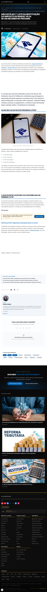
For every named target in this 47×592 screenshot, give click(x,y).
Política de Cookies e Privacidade (22, 583)
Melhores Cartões (35, 543)
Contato (2, 563)
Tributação (5, 9)
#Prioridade (39, 357)
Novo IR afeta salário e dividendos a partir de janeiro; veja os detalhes (19, 278)
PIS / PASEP (3, 534)
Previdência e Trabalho (5, 538)
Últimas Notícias (9, 8)
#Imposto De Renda (18, 357)
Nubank (18, 532)
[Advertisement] (23, 82)
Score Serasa (19, 525)
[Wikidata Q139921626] (16, 588)
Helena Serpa (8, 28)
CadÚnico (3, 525)
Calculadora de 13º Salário (37, 525)
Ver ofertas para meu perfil (15, 383)
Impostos (3, 543)
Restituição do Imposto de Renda (33, 8)
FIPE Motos (34, 541)
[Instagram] (2, 503)
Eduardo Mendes (43, 588)
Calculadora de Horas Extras (37, 527)
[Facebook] (8, 503)
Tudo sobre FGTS (4, 521)
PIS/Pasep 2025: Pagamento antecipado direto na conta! (19, 223)
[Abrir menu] (28, 2)
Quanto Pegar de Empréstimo (37, 536)
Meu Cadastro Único (20, 554)
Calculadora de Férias (36, 530)
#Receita (20, 355)
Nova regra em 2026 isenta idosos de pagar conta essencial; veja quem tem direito (22, 282)
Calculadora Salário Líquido (37, 523)
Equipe (8, 583)
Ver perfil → (5, 313)
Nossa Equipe (3, 552)
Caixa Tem (3, 527)
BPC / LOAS (3, 530)
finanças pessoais (34, 230)
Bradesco (18, 538)
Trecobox (18, 556)
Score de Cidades (20, 552)
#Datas (9, 355)
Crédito (19, 574)
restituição (3, 67)
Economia (30, 576)
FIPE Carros (34, 538)
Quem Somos (3, 583)
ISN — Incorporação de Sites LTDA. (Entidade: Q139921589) (16, 589)
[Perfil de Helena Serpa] (2, 29)
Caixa (3, 579)
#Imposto (11, 357)
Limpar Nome (19, 527)
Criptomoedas (37, 576)
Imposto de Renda (19, 8)
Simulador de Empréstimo (37, 534)
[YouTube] (5, 503)
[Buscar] (45, 2)
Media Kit (3, 565)
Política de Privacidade (5, 554)
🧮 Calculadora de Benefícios (37, 518)
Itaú (17, 541)
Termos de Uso (4, 558)
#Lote (5, 355)
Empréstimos (19, 521)
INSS (8, 574)
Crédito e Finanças (20, 518)
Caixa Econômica (20, 534)
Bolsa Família (3, 523)
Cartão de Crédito (20, 523)
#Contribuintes (36, 355)
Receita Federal (12, 67)
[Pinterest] (18, 503)
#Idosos (26, 357)
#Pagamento (32, 357)
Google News (5, 507)
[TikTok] (13, 503)
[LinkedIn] (16, 503)
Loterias (18, 543)
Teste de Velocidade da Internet (15, 585)
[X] (10, 503)
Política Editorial (4, 556)
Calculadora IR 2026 (35, 532)
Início (2, 8)
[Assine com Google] (23, 342)
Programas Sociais (4, 536)
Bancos (3, 574)
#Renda (5, 357)
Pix (29, 171)
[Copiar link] (17, 289)
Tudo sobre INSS (4, 518)
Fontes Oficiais (4, 561)
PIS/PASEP (19, 576)
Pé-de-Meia (3, 532)
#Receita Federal (27, 355)
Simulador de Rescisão (36, 521)
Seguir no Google (39, 216)
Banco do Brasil (19, 536)
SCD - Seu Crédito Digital (21, 549)
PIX (17, 530)
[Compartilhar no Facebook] (14, 289)
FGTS (12, 574)
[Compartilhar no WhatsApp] (11, 289)
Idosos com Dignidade (21, 558)
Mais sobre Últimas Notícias (32, 383)
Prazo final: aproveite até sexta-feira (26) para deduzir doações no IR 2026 (21, 280)
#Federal (14, 355)
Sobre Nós (3, 549)
